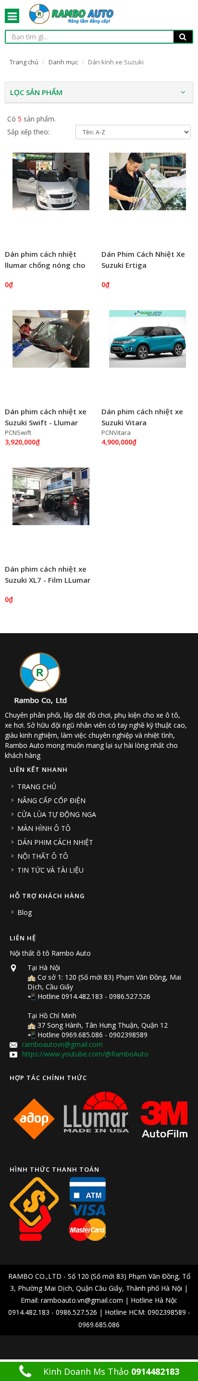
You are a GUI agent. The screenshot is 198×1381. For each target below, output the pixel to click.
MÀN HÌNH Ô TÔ (44, 828)
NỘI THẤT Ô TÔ (42, 856)
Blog (24, 912)
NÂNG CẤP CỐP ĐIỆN (51, 800)
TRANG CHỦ (36, 786)
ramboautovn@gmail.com (62, 1044)
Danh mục (63, 62)
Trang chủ (24, 62)
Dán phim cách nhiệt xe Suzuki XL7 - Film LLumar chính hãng (47, 579)
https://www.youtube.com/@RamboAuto (85, 1053)
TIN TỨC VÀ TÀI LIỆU (50, 870)
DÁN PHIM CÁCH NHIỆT (55, 842)
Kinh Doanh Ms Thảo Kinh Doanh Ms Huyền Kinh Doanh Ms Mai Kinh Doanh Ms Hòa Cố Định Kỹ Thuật (104, 1373)
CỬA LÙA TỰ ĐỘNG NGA (56, 814)
